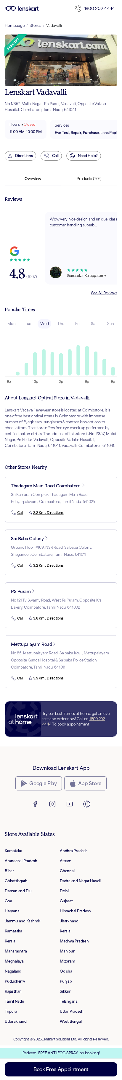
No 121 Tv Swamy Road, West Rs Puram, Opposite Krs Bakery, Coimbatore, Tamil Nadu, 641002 (56, 604)
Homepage (15, 25)
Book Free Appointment (61, 1069)
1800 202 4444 (99, 8)
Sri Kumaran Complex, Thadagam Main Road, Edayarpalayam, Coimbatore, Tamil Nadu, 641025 (53, 498)
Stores (35, 25)
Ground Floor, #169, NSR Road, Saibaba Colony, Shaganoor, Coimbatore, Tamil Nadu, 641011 (51, 551)
